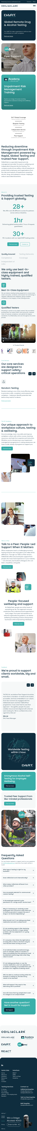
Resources (4, 1078)
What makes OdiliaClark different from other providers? (15, 885)
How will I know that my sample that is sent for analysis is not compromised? (17, 993)
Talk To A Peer (17, 1076)
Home (3, 1073)
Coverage (23, 258)
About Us (4, 1074)
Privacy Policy (4, 1124)
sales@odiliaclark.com (26, 1092)
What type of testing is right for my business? (14, 870)
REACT (14, 1073)
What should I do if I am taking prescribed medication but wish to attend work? (16, 921)
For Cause (4, 1091)
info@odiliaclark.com (9, 863)
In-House (3, 1089)
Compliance (6, 258)
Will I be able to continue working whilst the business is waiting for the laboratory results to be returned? (17, 976)
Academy (15, 1078)
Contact (3, 1081)
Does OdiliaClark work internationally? (15, 878)
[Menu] (34, 5)
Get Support (9, 1010)
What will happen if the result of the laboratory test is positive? (14, 985)
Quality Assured (8, 254)
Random (3, 1096)
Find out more (13, 244)
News (3, 1080)
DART (14, 1074)
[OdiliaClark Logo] (9, 6)
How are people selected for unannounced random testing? (16, 893)
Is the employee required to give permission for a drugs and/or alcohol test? (17, 901)
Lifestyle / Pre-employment (9, 1094)
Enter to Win (12, 1124)
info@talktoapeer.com (26, 1099)
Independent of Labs (8, 262)
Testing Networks (26, 254)
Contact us (25, 244)
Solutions (4, 1076)
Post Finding (4, 1092)
